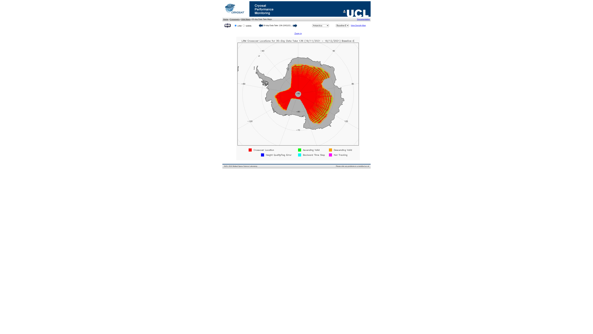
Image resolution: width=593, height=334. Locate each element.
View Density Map (358, 25)
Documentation (363, 19)
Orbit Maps (245, 19)
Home (225, 19)
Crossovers (235, 19)
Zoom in (298, 33)
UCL (226, 166)
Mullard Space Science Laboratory (245, 166)
